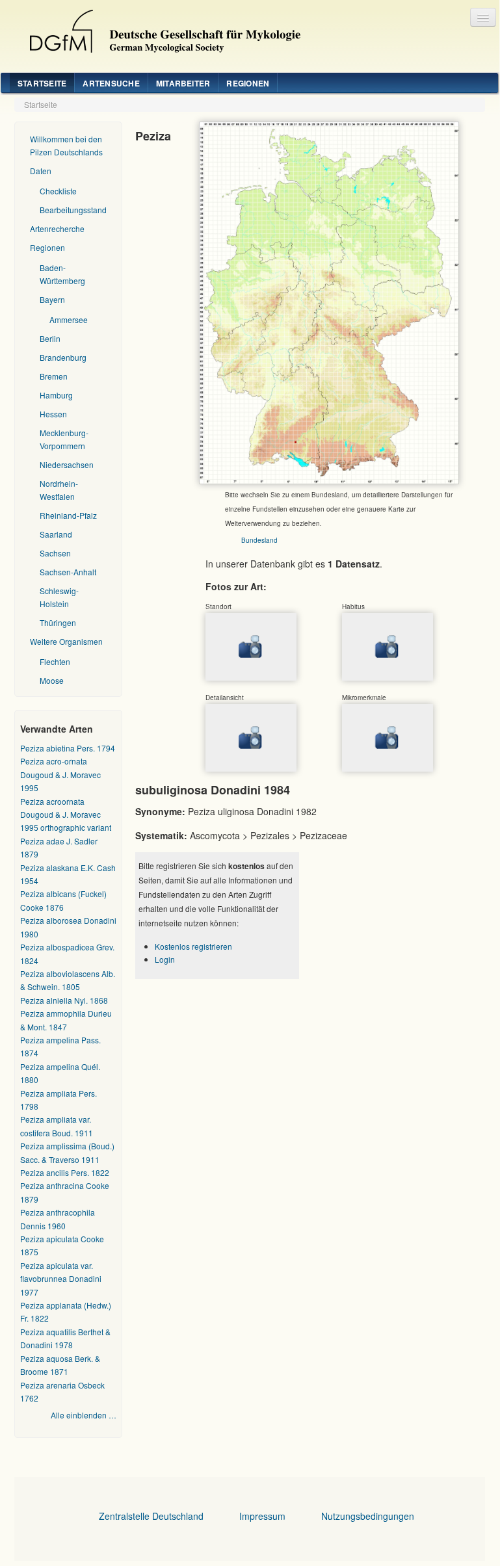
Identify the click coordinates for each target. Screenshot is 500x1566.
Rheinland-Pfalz (68, 515)
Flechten (55, 661)
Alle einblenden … (83, 1414)
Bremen (54, 376)
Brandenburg (63, 357)
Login (165, 959)
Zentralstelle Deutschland (151, 1515)
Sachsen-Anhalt (68, 571)
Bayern (52, 299)
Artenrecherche (57, 228)
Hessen (53, 413)
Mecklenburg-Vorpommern (64, 439)
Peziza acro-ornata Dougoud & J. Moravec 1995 (60, 774)
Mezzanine (160, 28)
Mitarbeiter (183, 83)
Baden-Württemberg (62, 274)
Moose (52, 680)
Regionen (247, 83)
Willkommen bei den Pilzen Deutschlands (66, 145)
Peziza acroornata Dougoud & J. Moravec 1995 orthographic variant (65, 814)
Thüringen (58, 622)
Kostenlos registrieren (193, 946)
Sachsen (55, 552)
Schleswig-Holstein (59, 597)
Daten (40, 170)
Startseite (42, 83)
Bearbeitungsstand (73, 209)
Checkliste (58, 190)
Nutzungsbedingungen (367, 1515)
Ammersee (68, 319)
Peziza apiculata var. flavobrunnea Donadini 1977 (60, 1279)
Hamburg (56, 394)
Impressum (262, 1515)
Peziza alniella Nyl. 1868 (64, 1000)
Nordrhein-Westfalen (59, 490)
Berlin (50, 338)
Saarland (56, 534)
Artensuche (111, 83)
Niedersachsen (67, 464)
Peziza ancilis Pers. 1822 (64, 1172)
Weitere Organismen (66, 641)
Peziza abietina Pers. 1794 (67, 747)
